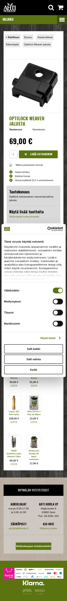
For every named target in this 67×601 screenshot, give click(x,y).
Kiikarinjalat (12, 44)
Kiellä (33, 369)
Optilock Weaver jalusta (37, 44)
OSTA (14, 385)
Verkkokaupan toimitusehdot (33, 546)
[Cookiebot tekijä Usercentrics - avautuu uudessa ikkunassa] (48, 229)
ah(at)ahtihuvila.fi (18, 528)
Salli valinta (33, 359)
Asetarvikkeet (45, 37)
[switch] (58, 301)
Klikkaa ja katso (48, 528)
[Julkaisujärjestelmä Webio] (39, 593)
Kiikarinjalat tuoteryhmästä (24, 216)
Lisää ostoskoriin (40, 154)
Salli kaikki (33, 348)
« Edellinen (12, 37)
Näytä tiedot (48, 338)
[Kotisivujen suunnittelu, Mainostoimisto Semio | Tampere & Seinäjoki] (28, 593)
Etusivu (28, 37)
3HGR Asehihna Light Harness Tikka (14, 454)
